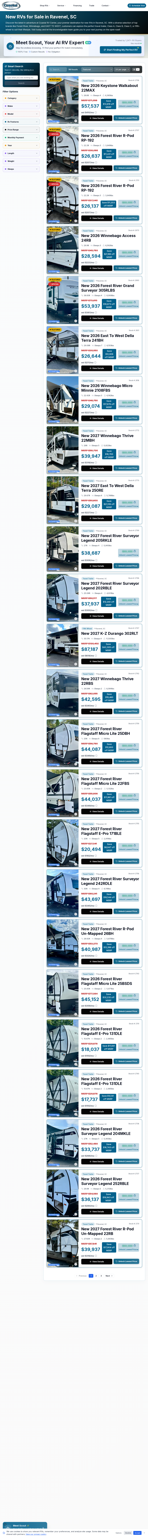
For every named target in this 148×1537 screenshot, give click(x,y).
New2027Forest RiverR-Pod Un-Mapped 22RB (107, 1231)
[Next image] (75, 100)
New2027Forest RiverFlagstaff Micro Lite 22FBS (105, 781)
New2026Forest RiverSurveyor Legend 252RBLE (105, 1181)
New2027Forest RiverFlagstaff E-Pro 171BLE (101, 831)
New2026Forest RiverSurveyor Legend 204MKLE (106, 1131)
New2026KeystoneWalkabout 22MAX (109, 88)
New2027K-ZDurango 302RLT (109, 633)
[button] (74, 46)
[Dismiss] (5, 1524)
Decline (128, 1533)
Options (119, 1533)
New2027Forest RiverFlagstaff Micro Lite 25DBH (105, 731)
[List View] (137, 69)
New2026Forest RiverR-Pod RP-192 (107, 138)
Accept (137, 1533)
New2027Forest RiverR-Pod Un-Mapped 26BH (107, 931)
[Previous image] (50, 100)
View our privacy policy (36, 1534)
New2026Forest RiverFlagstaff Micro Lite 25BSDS (106, 981)
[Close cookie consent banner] (144, 1533)
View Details (98, 118)
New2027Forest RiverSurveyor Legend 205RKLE (110, 538)
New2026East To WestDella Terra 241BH (107, 338)
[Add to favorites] (75, 120)
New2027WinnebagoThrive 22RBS (107, 681)
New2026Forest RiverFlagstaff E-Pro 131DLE (101, 1031)
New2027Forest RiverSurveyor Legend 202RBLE (110, 585)
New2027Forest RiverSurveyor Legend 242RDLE (110, 881)
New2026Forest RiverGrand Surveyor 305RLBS (107, 288)
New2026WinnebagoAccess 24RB (108, 238)
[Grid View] (134, 69)
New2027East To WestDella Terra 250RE (107, 488)
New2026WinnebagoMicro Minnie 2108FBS (107, 388)
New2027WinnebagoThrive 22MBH (107, 438)
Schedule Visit (138, 5)
